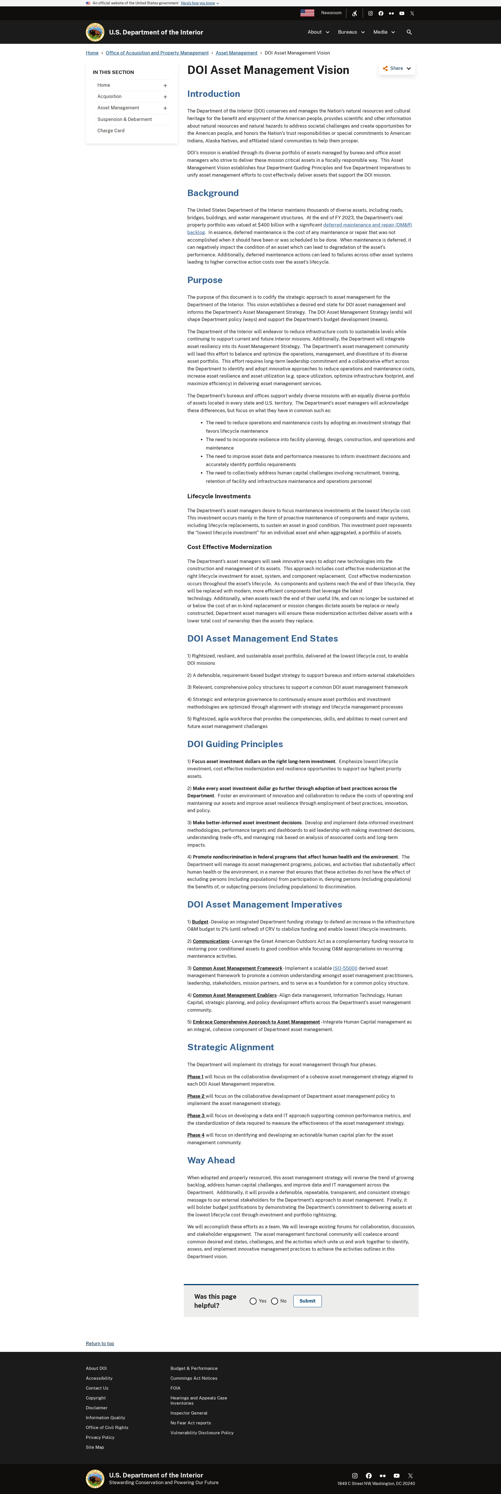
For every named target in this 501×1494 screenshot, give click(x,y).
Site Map (95, 1447)
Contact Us (97, 1388)
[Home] (95, 32)
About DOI (96, 1368)
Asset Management (118, 108)
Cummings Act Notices (193, 1378)
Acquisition (109, 96)
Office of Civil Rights (107, 1427)
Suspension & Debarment (124, 119)
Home (103, 85)
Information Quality (105, 1417)
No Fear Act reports (190, 1422)
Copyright (96, 1397)
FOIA (175, 1388)
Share (396, 68)
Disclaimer (97, 1407)
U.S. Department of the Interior (156, 32)
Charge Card (111, 130)
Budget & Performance (194, 1368)
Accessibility (99, 1378)
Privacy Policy (100, 1437)
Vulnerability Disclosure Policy (202, 1432)
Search (409, 32)
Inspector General (189, 1412)
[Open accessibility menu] (354, 13)
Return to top (100, 1343)
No (283, 1301)
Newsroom (331, 13)
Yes (262, 1301)
